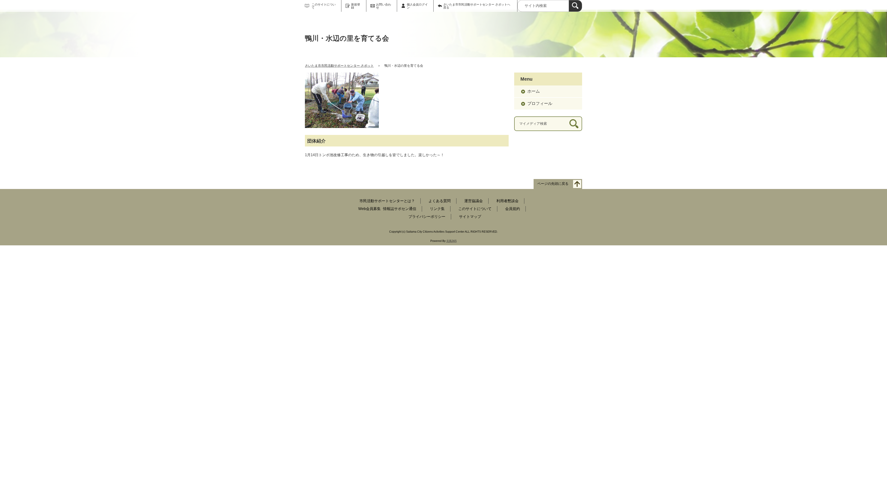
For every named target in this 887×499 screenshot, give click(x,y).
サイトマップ (470, 217)
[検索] (575, 6)
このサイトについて (324, 6)
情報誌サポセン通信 (399, 209)
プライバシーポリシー (426, 217)
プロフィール (539, 103)
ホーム (533, 91)
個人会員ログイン (417, 6)
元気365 (451, 241)
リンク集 (437, 209)
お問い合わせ (383, 6)
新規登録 (355, 6)
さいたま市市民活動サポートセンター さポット (339, 65)
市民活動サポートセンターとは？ (387, 201)
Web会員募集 (369, 209)
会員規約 (512, 209)
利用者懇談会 (507, 201)
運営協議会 (473, 201)
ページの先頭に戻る (552, 184)
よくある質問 (439, 201)
